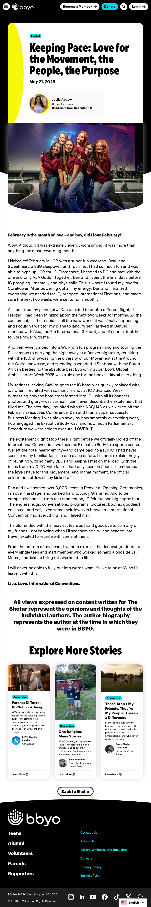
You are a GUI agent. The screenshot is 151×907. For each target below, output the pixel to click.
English (134, 902)
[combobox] (133, 902)
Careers (86, 858)
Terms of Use (90, 876)
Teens (14, 833)
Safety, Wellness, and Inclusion (103, 850)
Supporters (21, 873)
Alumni (16, 843)
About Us (87, 841)
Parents (17, 863)
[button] (6, 6)
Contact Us (88, 832)
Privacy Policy (90, 867)
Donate (109, 6)
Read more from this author (70, 108)
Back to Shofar (75, 791)
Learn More (18, 774)
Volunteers (20, 853)
